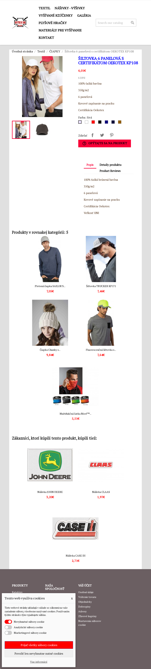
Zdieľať (92, 135)
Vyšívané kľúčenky (56, 15)
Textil (44, 8)
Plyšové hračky (53, 22)
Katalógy (17, 592)
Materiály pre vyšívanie (60, 30)
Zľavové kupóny (87, 616)
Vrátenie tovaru (87, 597)
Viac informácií (38, 661)
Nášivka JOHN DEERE (50, 492)
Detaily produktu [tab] (110, 165)
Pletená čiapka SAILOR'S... (50, 286)
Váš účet (85, 585)
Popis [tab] (90, 165)
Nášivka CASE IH (75, 555)
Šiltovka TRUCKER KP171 (101, 286)
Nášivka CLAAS (101, 492)
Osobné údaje (86, 592)
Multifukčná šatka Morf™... (75, 413)
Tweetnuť (102, 135)
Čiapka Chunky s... (50, 349)
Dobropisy (84, 606)
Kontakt (46, 37)
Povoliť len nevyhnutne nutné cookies (39, 653)
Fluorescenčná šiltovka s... (101, 349)
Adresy (82, 611)
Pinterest (111, 135)
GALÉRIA (84, 15)
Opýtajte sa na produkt (104, 143)
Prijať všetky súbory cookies (39, 645)
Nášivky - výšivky (70, 8)
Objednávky (85, 601)
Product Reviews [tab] (110, 171)
